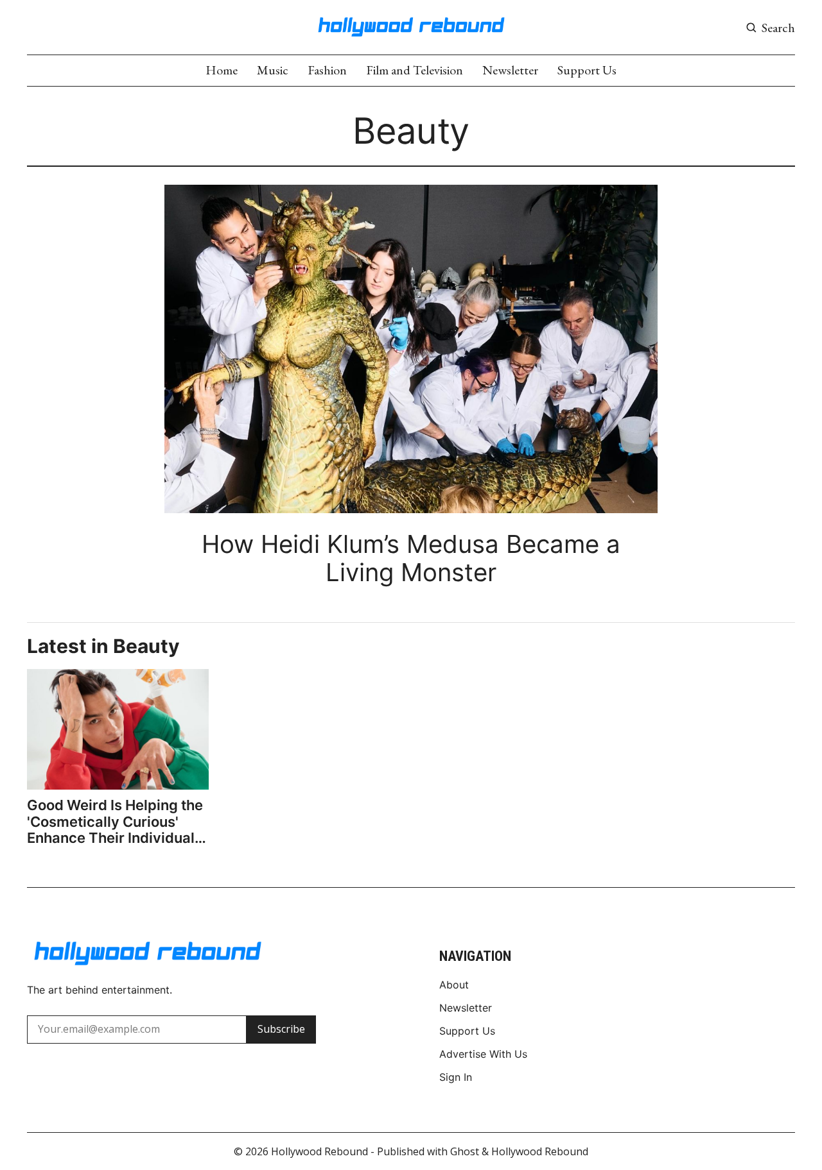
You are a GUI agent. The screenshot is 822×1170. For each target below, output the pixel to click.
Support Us (586, 70)
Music (272, 70)
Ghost (464, 1151)
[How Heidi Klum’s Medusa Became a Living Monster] (411, 349)
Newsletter (510, 70)
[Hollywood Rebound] (411, 26)
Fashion (327, 70)
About (454, 984)
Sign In (455, 1077)
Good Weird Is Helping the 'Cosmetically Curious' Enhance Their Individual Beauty (115, 821)
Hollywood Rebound (319, 1151)
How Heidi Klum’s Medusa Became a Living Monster (411, 558)
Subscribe (281, 1029)
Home (222, 70)
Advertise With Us (483, 1054)
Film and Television (414, 70)
